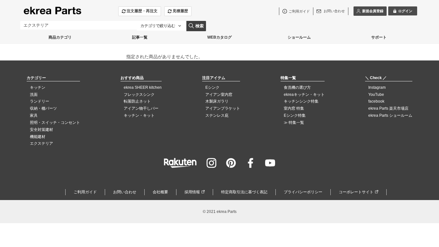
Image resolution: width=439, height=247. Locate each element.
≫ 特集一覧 (294, 122)
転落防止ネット (137, 101)
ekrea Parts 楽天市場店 (388, 108)
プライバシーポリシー (303, 192)
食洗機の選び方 (297, 87)
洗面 (34, 94)
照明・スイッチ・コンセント (55, 122)
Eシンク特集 (295, 115)
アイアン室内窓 (218, 94)
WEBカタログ (219, 37)
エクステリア (41, 143)
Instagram (377, 87)
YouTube (376, 94)
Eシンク (212, 87)
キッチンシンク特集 (301, 101)
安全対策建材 (41, 129)
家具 (34, 115)
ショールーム (299, 37)
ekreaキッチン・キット (304, 94)
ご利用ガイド (85, 192)
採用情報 (192, 192)
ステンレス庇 (216, 115)
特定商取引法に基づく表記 (244, 192)
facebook (376, 101)
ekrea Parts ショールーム (390, 115)
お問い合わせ (124, 192)
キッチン (37, 87)
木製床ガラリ (216, 101)
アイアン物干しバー (141, 108)
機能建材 (37, 136)
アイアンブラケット (222, 108)
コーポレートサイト (356, 192)
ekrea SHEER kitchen (143, 87)
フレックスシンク (139, 94)
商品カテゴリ (60, 37)
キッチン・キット (139, 115)
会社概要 (160, 192)
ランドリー (39, 101)
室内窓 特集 (294, 108)
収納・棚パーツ (43, 108)
